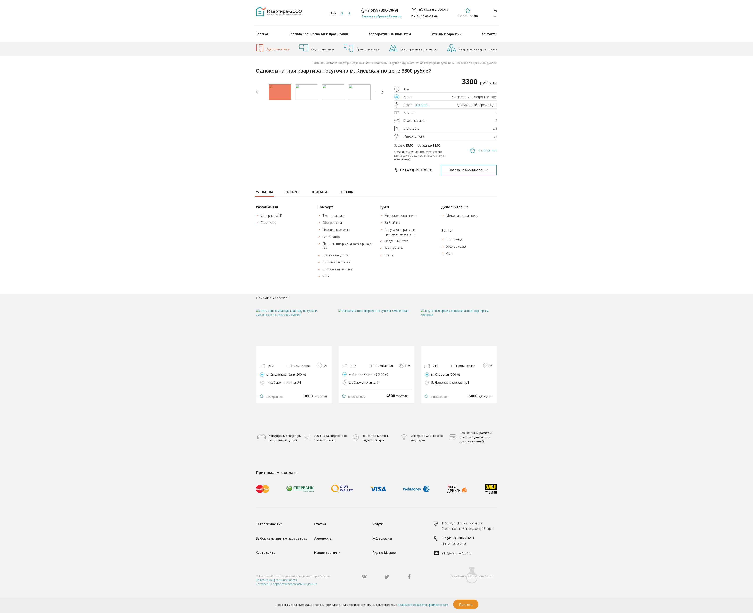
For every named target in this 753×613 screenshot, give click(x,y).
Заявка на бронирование (468, 170)
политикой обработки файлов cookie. (423, 605)
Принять (466, 604)
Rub (333, 13)
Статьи (320, 524)
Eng (495, 10)
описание (319, 192)
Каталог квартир (337, 63)
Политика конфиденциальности (276, 580)
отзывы (347, 192)
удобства (264, 192)
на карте (421, 105)
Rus (495, 16)
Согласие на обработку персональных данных (286, 584)
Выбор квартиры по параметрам (282, 538)
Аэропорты (323, 538)
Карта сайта (265, 552)
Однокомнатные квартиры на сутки (375, 63)
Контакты (489, 34)
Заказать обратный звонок (381, 16)
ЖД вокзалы (382, 538)
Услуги (378, 524)
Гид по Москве (384, 552)
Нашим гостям (325, 552)
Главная (262, 34)
